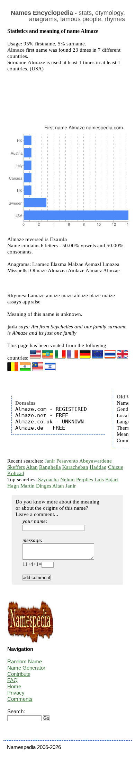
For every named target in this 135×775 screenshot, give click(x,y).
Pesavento (67, 461)
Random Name (24, 661)
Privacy (16, 693)
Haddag (98, 467)
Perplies (84, 479)
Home (14, 686)
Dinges (43, 486)
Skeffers (16, 467)
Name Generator (26, 668)
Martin (27, 486)
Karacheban (75, 467)
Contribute (18, 674)
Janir (50, 461)
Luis (99, 479)
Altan (32, 467)
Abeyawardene (95, 461)
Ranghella (50, 467)
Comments (20, 699)
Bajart (111, 479)
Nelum (67, 479)
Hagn (13, 486)
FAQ (12, 680)
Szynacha (48, 479)
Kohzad (15, 473)
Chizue (115, 467)
